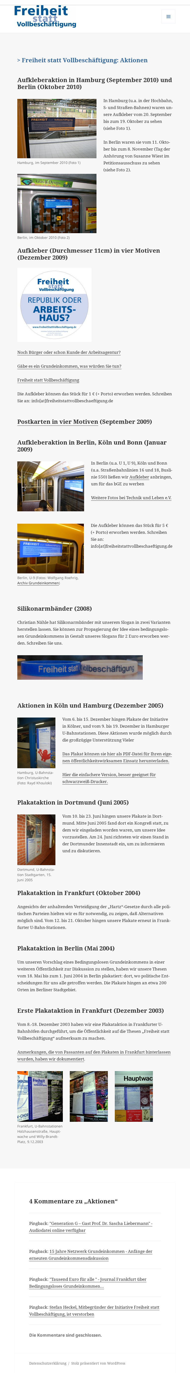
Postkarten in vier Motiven (57, 421)
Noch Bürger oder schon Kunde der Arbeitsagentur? (69, 352)
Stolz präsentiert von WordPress (98, 1363)
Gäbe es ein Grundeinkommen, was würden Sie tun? (69, 366)
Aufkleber (139, 477)
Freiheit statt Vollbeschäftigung (48, 380)
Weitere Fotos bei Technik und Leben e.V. (131, 497)
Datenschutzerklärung (48, 1363)
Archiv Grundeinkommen (38, 583)
